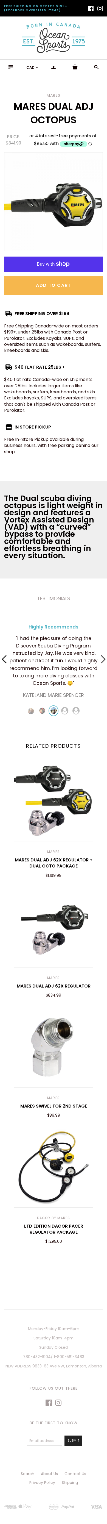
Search (27, 1473)
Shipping (70, 1482)
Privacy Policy (42, 1482)
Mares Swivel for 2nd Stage (53, 1106)
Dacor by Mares (53, 1218)
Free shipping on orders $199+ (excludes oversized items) (35, 8)
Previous (4, 659)
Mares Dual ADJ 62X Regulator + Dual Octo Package (53, 863)
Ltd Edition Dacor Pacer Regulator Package (53, 1229)
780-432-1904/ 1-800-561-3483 (53, 1356)
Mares (53, 851)
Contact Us (75, 1473)
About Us (49, 1473)
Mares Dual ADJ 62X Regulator (54, 986)
